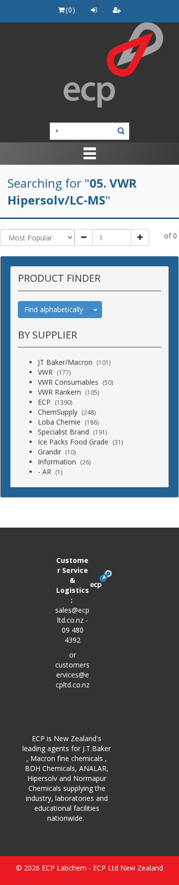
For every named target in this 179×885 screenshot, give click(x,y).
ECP (44, 402)
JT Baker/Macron (65, 362)
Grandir (49, 451)
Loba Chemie (59, 422)
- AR (44, 471)
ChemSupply (58, 412)
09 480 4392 (73, 635)
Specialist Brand (63, 432)
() (70, 9)
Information (57, 461)
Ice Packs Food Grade (73, 441)
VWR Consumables (68, 382)
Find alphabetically (53, 309)
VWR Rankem (59, 392)
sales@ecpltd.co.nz (72, 615)
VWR (45, 372)
